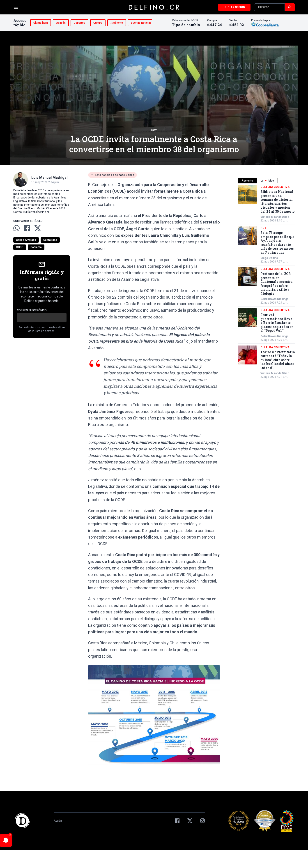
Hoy (154, 130)
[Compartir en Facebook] (26, 228)
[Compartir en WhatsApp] (16, 228)
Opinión (61, 22)
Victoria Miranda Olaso (274, 217)
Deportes (79, 22)
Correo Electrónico (32, 310)
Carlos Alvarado (26, 240)
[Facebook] (177, 820)
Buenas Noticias (141, 22)
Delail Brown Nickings (274, 299)
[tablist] (266, 180)
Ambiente (116, 22)
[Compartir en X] (37, 228)
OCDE (19, 247)
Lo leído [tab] (267, 180)
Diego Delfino (269, 258)
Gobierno (36, 247)
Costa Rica (50, 240)
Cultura (97, 22)
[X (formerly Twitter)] (190, 820)
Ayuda (58, 820)
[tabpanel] (266, 282)
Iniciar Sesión (234, 7)
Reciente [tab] (247, 180)
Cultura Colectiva (275, 187)
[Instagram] (202, 820)
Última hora (40, 22)
